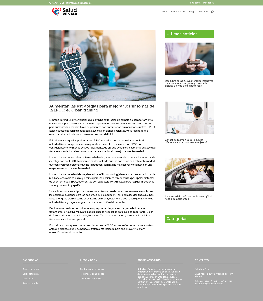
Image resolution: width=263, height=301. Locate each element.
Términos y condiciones (92, 274)
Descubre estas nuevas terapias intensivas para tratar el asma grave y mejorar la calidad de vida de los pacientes (189, 83)
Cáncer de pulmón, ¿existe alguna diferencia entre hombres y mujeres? (186, 141)
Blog (191, 12)
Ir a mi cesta (194, 3)
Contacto (203, 12)
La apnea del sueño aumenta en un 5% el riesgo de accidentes (188, 197)
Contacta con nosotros (92, 269)
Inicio (164, 12)
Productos (176, 12)
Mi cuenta (208, 3)
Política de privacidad (91, 278)
